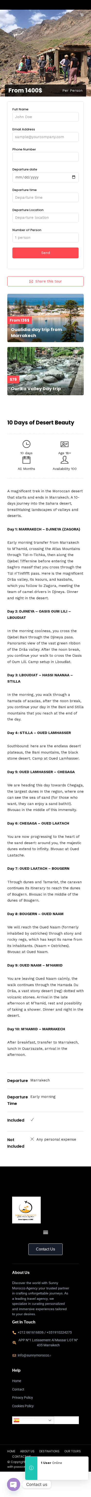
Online (51, 1463)
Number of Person (26, 230)
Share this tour (48, 281)
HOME (11, 1451)
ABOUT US (27, 1451)
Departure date (24, 169)
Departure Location (27, 210)
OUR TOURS (72, 1451)
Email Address (23, 129)
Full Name (20, 109)
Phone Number (24, 149)
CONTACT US (21, 1457)
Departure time (24, 190)
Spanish (27, 1420)
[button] (45, 1232)
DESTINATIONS (49, 1451)
